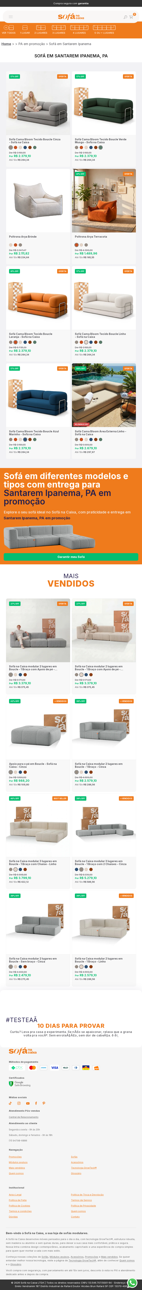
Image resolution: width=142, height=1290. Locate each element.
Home (6, 44)
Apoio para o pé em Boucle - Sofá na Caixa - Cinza (33, 765)
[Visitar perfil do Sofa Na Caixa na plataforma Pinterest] (44, 1103)
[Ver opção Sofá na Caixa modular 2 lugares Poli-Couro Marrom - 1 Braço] (91, 772)
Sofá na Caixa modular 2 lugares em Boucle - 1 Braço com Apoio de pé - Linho (99, 668)
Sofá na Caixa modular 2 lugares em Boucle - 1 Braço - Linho (99, 960)
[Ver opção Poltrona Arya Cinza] (20, 245)
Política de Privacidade (83, 1205)
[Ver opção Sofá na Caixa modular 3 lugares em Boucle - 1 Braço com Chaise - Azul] (20, 869)
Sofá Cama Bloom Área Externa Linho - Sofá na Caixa (100, 433)
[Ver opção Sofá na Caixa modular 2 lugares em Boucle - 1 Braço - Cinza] (76, 772)
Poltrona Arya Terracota (91, 236)
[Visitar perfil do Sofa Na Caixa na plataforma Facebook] (36, 1103)
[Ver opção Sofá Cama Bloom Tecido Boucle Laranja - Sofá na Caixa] (15, 147)
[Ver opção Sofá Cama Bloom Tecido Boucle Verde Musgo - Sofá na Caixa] (34, 147)
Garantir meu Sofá (71, 557)
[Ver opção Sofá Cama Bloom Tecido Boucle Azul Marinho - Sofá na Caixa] (25, 147)
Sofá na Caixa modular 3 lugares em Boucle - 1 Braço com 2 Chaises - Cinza (100, 863)
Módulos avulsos (18, 1162)
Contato (75, 1216)
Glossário (76, 1173)
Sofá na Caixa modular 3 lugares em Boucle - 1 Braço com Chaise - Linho (33, 863)
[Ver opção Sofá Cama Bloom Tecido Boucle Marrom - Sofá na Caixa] (30, 147)
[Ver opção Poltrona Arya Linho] (10, 245)
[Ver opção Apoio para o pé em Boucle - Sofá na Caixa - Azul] (20, 772)
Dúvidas (13, 1216)
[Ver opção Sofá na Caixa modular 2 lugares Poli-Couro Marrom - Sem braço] (25, 966)
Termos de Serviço (81, 1200)
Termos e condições (20, 1211)
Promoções (15, 1156)
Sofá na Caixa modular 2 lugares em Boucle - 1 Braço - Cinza (99, 765)
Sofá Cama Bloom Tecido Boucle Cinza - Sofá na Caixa (34, 141)
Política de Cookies (19, 1205)
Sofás (74, 1156)
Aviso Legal (15, 1194)
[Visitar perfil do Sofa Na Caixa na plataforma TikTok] (10, 1103)
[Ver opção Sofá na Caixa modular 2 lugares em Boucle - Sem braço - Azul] (20, 966)
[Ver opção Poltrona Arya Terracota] (15, 245)
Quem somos (16, 1173)
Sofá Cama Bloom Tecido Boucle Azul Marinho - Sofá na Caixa (34, 433)
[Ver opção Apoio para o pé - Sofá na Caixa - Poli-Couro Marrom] (25, 772)
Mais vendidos (17, 1167)
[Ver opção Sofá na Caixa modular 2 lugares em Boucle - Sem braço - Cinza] (10, 966)
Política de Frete (18, 1200)
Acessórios (77, 1162)
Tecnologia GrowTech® (84, 1167)
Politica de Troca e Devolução (87, 1194)
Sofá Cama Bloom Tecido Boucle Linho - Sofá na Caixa (100, 335)
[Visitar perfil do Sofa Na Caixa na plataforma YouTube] (28, 1103)
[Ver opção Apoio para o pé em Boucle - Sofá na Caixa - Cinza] (10, 772)
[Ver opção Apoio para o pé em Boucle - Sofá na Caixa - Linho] (15, 772)
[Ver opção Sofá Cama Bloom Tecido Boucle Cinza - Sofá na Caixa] (10, 147)
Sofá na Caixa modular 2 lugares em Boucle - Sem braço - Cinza (33, 960)
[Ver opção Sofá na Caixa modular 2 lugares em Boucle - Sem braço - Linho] (15, 966)
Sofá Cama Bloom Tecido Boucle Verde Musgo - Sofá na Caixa (100, 141)
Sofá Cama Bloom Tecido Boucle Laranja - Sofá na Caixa (30, 335)
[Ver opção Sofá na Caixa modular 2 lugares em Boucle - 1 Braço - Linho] (81, 772)
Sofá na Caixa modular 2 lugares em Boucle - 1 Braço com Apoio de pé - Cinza (33, 668)
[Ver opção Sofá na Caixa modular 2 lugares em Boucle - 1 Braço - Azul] (86, 772)
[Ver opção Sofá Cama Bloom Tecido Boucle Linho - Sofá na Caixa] (20, 147)
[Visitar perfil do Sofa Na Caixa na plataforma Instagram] (19, 1103)
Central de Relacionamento (23, 1117)
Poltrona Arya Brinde (23, 236)
